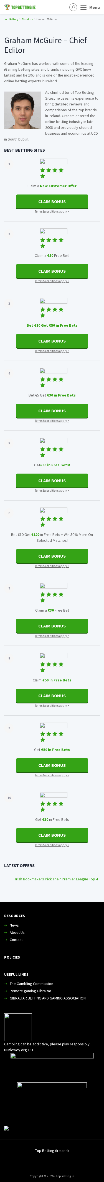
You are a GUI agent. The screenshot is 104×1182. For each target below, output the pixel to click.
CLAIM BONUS (52, 201)
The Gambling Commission (31, 983)
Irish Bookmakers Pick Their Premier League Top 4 (56, 878)
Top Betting (11, 19)
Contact (16, 939)
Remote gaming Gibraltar (30, 990)
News (14, 925)
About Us (27, 19)
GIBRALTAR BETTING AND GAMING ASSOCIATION (48, 998)
